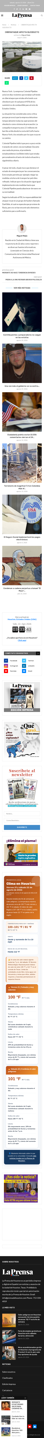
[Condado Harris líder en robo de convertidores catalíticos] (5, 1419)
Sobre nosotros (8, 1372)
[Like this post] (16, 78)
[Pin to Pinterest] (31, 78)
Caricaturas (7, 1390)
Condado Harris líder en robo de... (18, 1417)
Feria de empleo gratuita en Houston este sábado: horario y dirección (29, 1333)
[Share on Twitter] (26, 78)
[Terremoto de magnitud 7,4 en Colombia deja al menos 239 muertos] (22, 463)
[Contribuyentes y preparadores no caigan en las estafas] (22, 312)
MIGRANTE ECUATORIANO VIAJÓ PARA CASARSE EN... (17, 1405)
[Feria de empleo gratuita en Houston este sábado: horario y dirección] (9, 1336)
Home (4, 25)
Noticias (13, 25)
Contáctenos (35, 5)
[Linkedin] (23, 9)
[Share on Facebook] (21, 78)
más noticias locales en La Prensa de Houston (22, 1158)
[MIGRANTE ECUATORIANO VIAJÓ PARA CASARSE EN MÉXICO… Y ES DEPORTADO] (5, 1405)
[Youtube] (26, 9)
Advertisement (22, 5)
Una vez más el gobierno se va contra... (22, 386)
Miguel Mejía (25, 35)
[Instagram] (20, 9)
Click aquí (22, 640)
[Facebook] (14, 9)
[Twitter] (17, 9)
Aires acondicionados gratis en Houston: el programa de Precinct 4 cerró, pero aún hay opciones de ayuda (30, 1351)
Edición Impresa (9, 5)
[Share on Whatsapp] (7, 83)
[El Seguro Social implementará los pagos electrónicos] (22, 514)
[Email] (29, 9)
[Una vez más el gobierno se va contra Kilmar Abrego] (22, 363)
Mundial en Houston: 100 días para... (17, 1430)
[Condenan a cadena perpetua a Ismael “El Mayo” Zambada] (22, 565)
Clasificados (7, 1378)
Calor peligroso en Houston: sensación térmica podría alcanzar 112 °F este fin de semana (29, 1318)
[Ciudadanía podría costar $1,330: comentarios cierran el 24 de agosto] (22, 412)
